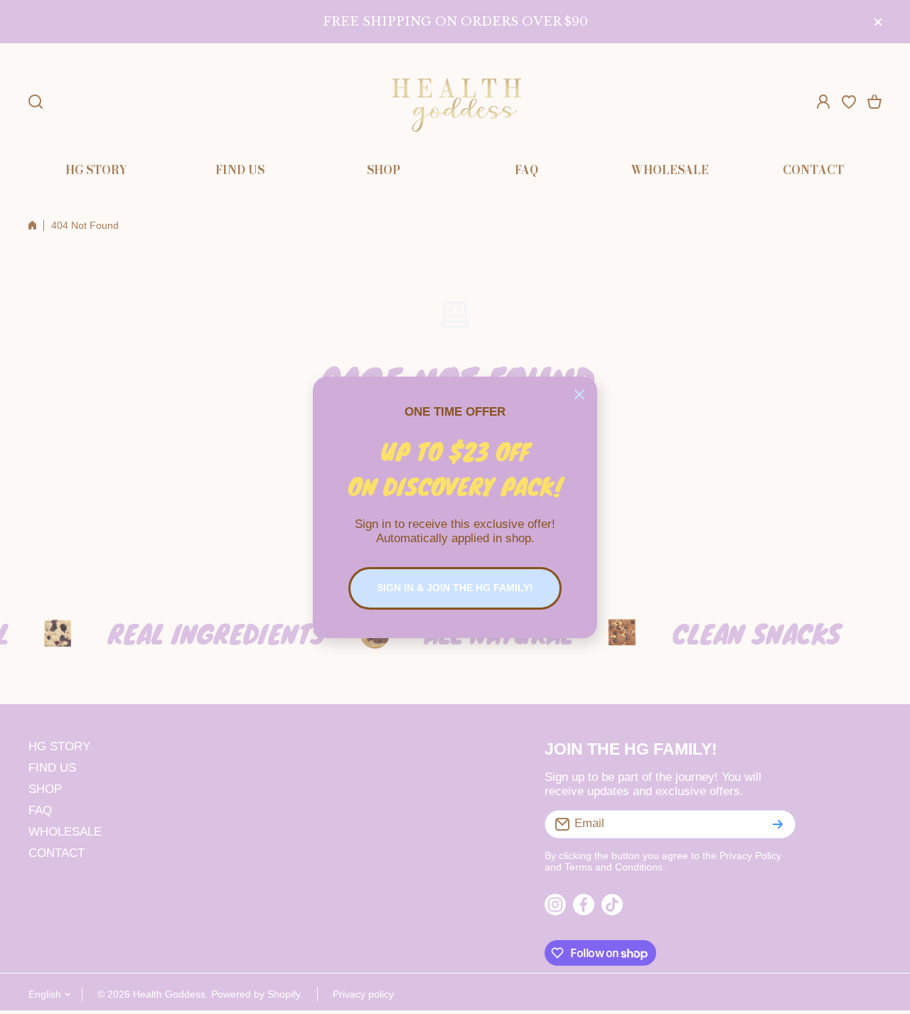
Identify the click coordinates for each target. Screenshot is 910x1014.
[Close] (579, 394)
